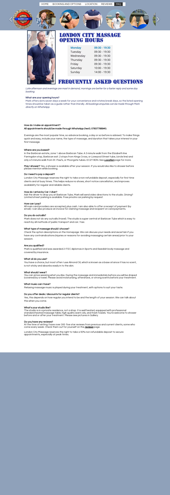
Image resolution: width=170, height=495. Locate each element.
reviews (89, 327)
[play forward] (158, 19)
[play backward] (11, 19)
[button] (23, 19)
